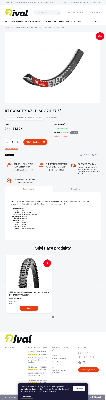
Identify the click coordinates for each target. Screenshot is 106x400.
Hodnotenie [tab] (75, 189)
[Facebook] (79, 362)
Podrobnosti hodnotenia (35, 118)
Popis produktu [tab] (28, 189)
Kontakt (7, 2)
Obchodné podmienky (20, 2)
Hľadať (58, 13)
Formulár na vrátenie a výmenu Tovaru (59, 371)
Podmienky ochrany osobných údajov (42, 2)
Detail (29, 308)
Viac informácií (50, 391)
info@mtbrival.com (88, 353)
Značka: (51, 117)
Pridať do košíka (32, 142)
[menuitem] (14, 21)
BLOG (53, 367)
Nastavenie (27, 396)
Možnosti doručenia (61, 136)
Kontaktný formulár (88, 370)
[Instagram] (83, 362)
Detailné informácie (11, 149)
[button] (53, 317)
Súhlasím (79, 389)
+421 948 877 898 (88, 357)
